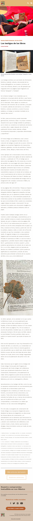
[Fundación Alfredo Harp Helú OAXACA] (3, 3)
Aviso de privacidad (15, 518)
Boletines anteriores (16, 477)
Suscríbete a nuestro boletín (16, 508)
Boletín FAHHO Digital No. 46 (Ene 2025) (11, 40)
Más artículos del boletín (16, 472)
